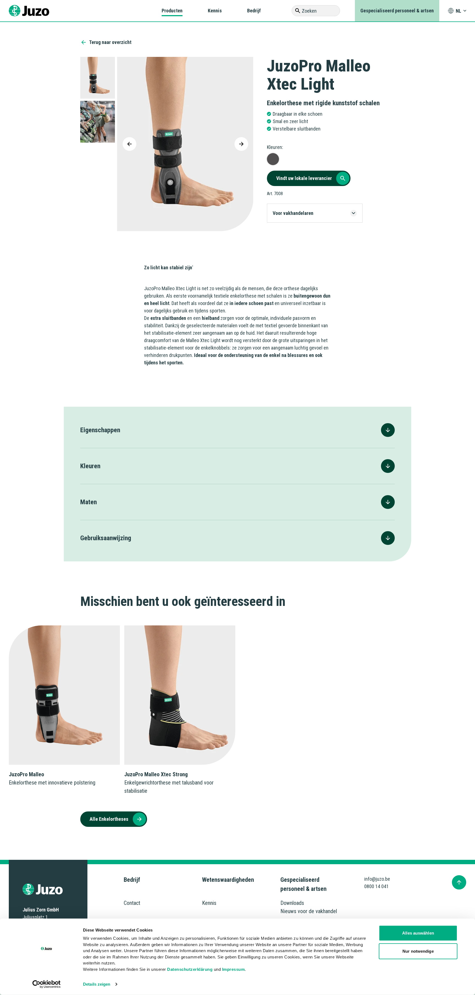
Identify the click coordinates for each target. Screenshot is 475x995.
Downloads (292, 903)
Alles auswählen (418, 933)
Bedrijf (254, 10)
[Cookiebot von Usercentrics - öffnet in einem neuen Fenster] (47, 984)
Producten (172, 10)
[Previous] (129, 144)
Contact (132, 903)
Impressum (233, 969)
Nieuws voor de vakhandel (308, 911)
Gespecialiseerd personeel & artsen (397, 10)
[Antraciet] (273, 159)
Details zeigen (96, 984)
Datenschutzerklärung (189, 969)
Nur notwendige (417, 951)
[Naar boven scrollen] (459, 882)
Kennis (215, 10)
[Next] (241, 144)
